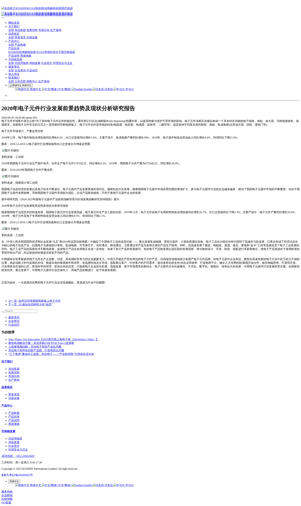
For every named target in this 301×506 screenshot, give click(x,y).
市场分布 (43, 30)
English (88, 89)
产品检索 (20, 44)
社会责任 (46, 63)
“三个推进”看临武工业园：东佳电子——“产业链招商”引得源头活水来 (51, 354)
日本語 (109, 89)
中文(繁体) (64, 89)
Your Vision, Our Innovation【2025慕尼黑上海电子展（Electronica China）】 (53, 339)
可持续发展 (15, 59)
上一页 (34, 300)
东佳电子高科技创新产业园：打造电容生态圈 (36, 350)
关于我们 (14, 26)
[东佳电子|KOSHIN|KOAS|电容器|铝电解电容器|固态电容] (150, 8)
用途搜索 (25, 55)
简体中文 (35, 89)
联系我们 (14, 77)
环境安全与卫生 (62, 63)
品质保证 (14, 33)
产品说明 (14, 55)
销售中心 (32, 81)
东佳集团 (20, 30)
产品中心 (14, 41)
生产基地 (55, 30)
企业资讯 (20, 70)
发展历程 (32, 30)
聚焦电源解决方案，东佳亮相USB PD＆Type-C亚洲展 (41, 343)
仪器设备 (32, 37)
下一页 (30, 304)
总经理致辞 (22, 63)
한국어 (129, 89)
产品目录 (14, 48)
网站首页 (14, 22)
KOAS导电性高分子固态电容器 (56, 52)
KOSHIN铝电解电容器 (22, 52)
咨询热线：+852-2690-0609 (17, 456)
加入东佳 (14, 74)
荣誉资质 (20, 37)
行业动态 (32, 70)
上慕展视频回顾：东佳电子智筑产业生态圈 (34, 346)
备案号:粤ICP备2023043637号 (17, 475)
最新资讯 (14, 66)
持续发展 (34, 63)
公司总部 (20, 81)
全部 (11, 30)
